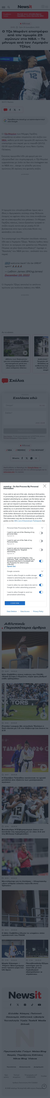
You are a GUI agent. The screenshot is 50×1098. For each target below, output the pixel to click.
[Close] (45, 487)
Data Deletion (12, 611)
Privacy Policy (38, 611)
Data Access (25, 611)
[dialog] (25, 549)
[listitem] (25, 528)
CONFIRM (15, 603)
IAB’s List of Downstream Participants (28, 521)
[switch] (41, 533)
